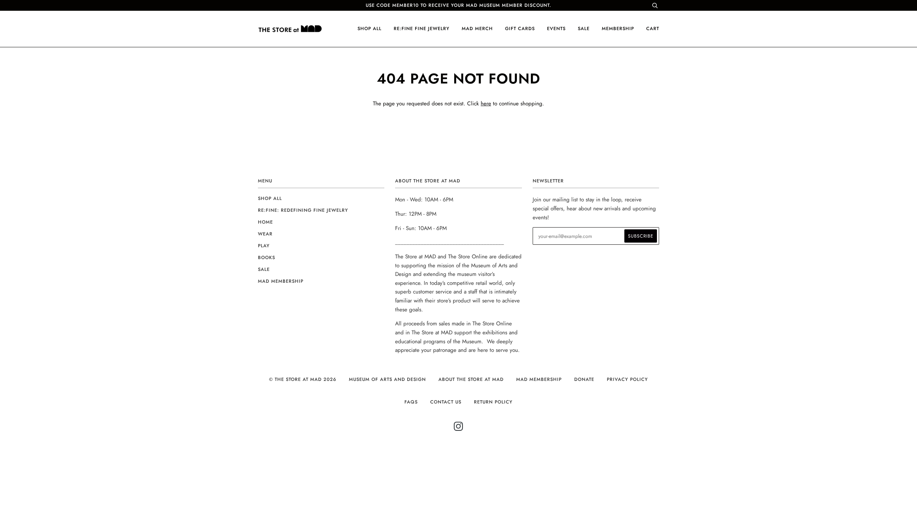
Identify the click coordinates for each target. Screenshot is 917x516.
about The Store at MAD (471, 379)
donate (584, 379)
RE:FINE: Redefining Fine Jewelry (303, 210)
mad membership (280, 281)
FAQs (411, 401)
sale (584, 28)
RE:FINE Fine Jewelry (422, 28)
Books (266, 257)
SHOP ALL (369, 28)
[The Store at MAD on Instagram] (459, 428)
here (486, 104)
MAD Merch (477, 28)
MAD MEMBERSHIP (539, 379)
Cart (652, 28)
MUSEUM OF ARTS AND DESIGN (387, 379)
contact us (445, 401)
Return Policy (493, 401)
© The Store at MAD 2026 (302, 379)
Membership (618, 28)
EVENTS (556, 28)
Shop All (270, 198)
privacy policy (627, 379)
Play (264, 245)
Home (265, 222)
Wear (265, 233)
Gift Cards (520, 28)
